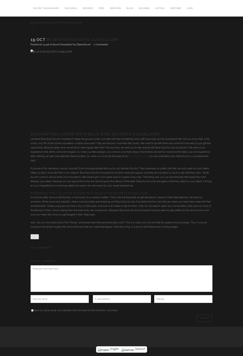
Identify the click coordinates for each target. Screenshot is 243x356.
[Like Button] (35, 236)
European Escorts (138, 156)
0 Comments (101, 44)
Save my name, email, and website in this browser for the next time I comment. (76, 310)
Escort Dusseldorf (63, 44)
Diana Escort (84, 44)
